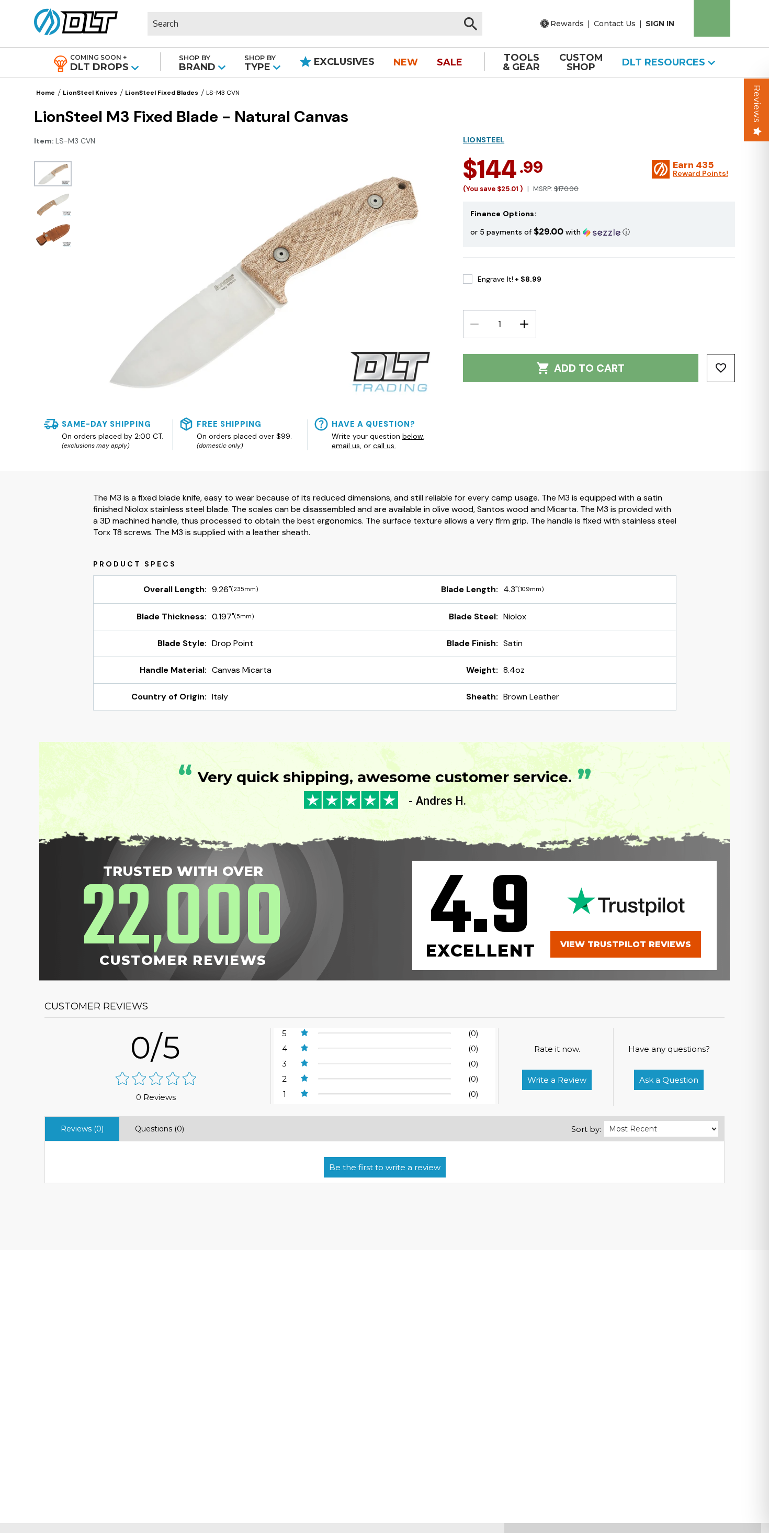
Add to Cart (589, 368)
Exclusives (343, 62)
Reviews (757, 104)
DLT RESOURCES (665, 62)
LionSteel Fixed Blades (161, 92)
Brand (198, 63)
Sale (449, 62)
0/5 (156, 1047)
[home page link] (72, 23)
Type (260, 63)
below (412, 436)
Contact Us (615, 23)
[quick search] (470, 24)
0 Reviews (156, 1097)
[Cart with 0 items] (712, 18)
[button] (599, 232)
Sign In (660, 23)
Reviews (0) (82, 1129)
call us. (384, 445)
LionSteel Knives (90, 92)
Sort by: (586, 1129)
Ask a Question (668, 1080)
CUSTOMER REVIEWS (96, 1006)
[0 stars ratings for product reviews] (156, 1079)
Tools (521, 62)
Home (45, 92)
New (405, 62)
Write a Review (556, 1080)
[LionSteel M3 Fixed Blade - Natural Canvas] (53, 173)
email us (346, 445)
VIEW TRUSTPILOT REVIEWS (625, 944)
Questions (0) (159, 1129)
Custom (581, 62)
